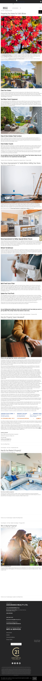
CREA (7, 669)
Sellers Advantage (26, 314)
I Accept (34, 678)
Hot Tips (2, 10)
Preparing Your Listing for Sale (19, 160)
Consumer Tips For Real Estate (7, 160)
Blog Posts (7, 444)
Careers (8, 634)
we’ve (37, 58)
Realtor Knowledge (14, 522)
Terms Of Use (37, 640)
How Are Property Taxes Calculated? (12, 317)
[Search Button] (40, 8)
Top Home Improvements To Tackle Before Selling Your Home (21, 163)
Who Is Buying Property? (9, 525)
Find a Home (9, 632)
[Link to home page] (21, 1)
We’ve (2, 208)
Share (40, 12)
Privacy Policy (9, 639)
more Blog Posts (19, 596)
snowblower (38, 101)
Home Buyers (16, 314)
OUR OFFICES (9, 613)
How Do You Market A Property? (11, 450)
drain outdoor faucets (5, 146)
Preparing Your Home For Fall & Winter (13, 13)
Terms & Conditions (10, 637)
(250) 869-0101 (9, 617)
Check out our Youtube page (6, 596)
